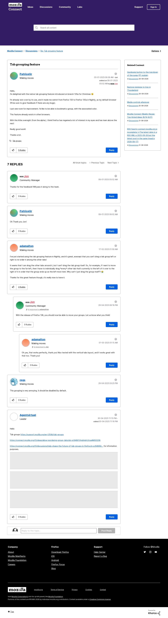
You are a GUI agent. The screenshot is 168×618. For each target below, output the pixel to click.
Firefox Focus (58, 564)
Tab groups (17, 141)
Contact (103, 590)
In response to (38, 309)
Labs (79, 7)
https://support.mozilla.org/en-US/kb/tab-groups (42, 434)
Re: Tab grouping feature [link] (52, 51)
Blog (53, 568)
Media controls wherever (138, 102)
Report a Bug (100, 556)
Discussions (46, 7)
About (11, 552)
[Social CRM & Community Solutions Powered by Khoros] (154, 612)
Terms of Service (57, 590)
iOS (53, 556)
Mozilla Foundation (17, 560)
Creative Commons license (100, 599)
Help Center (99, 552)
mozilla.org (38, 590)
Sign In (153, 7)
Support (138, 7)
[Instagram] (150, 552)
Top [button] (12, 612)
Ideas (30, 7)
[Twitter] (145, 552)
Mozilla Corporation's (20, 597)
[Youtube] (156, 552)
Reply (111, 150)
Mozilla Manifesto (16, 556)
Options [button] (155, 51)
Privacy (75, 590)
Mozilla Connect (15, 7)
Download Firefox (60, 552)
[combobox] (84, 28)
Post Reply (106, 531)
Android (55, 560)
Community (65, 7)
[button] (13, 150)
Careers (11, 564)
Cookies (88, 590)
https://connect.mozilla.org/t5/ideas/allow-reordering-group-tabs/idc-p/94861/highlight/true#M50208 (55, 440)
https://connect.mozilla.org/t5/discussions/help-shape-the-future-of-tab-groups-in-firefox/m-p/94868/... (56, 446)
